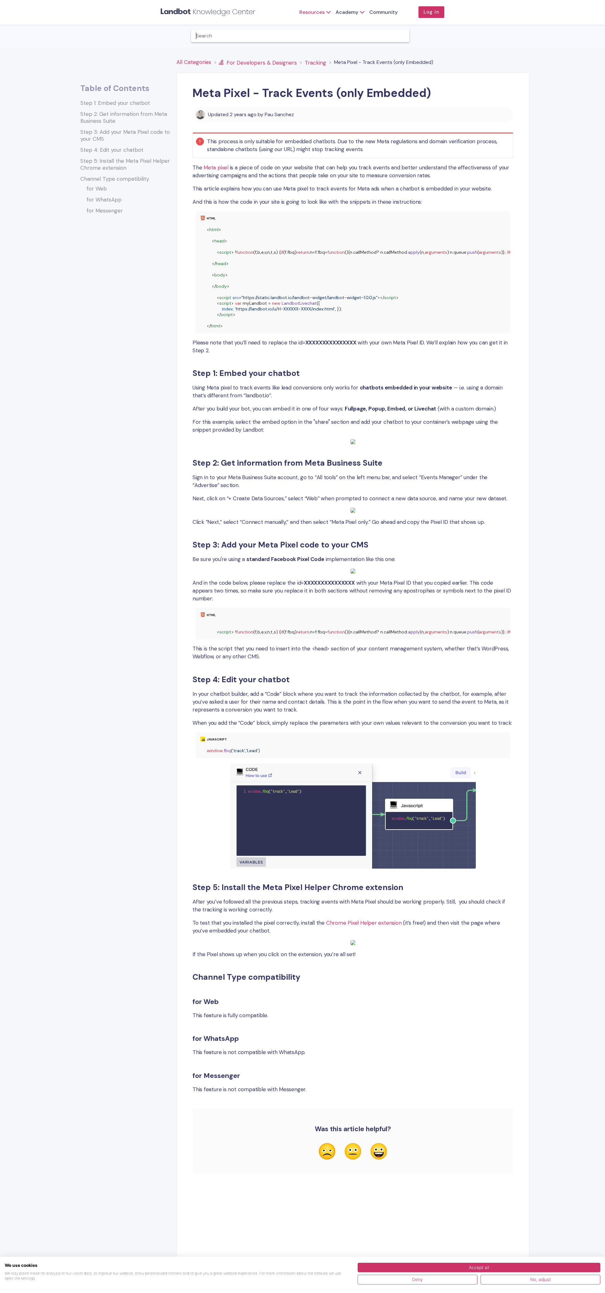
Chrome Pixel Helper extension (364, 922)
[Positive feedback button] (379, 1152)
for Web (97, 188)
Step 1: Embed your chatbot (115, 102)
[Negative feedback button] (327, 1152)
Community (383, 12)
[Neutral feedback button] (353, 1152)
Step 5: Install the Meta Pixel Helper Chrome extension (125, 164)
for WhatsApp (104, 199)
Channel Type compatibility (114, 178)
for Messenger (105, 210)
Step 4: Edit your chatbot (111, 149)
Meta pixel (216, 167)
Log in (431, 12)
